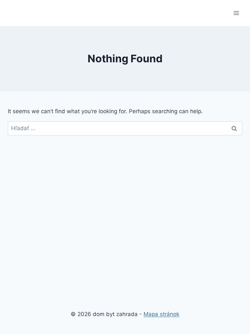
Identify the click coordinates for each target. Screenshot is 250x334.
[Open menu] (236, 13)
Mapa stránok (161, 314)
